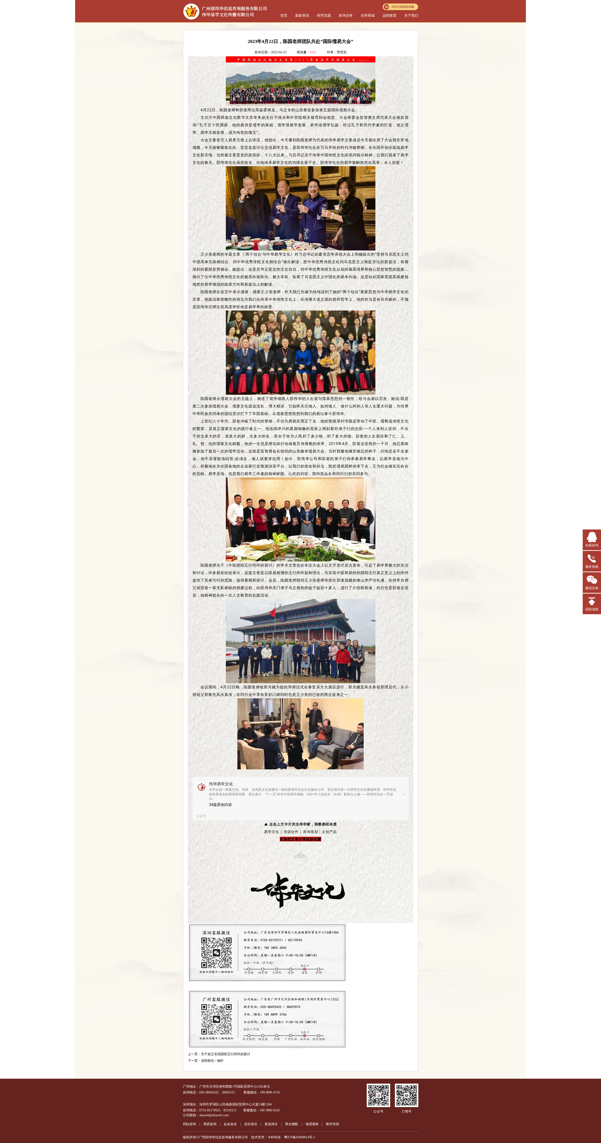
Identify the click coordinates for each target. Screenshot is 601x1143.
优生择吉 (250, 1124)
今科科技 (274, 1137)
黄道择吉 (271, 1124)
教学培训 (332, 1124)
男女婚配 (291, 1124)
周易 (209, 1124)
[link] (301, 798)
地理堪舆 (312, 1124)
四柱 (189, 1124)
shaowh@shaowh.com (214, 1115)
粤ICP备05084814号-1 (299, 1137)
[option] (301, 798)
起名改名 (230, 1124)
